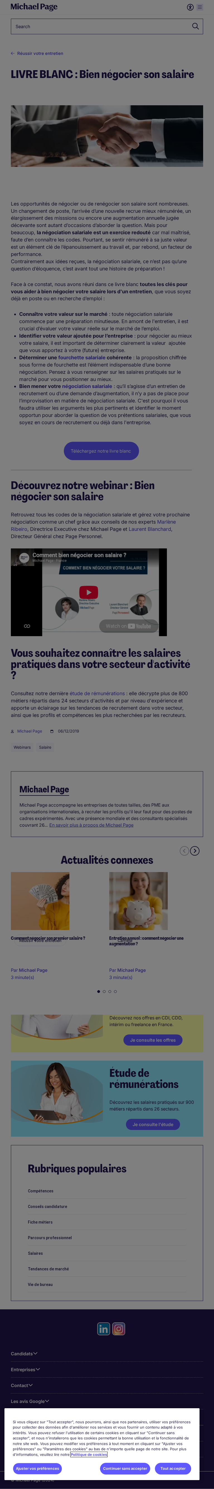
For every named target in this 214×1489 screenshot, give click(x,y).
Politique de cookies (89, 1454)
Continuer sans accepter (125, 1468)
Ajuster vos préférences (37, 1468)
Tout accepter (173, 1468)
